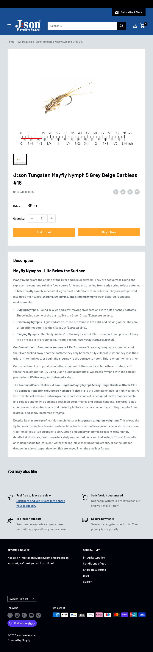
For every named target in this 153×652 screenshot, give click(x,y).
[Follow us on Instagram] (17, 615)
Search (87, 581)
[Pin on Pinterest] (123, 192)
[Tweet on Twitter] (130, 192)
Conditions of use (94, 563)
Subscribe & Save (131, 12)
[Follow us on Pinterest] (24, 615)
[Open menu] (9, 25)
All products (25, 41)
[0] (142, 25)
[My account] (135, 26)
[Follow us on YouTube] (31, 615)
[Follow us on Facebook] (10, 615)
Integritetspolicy (94, 557)
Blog (86, 575)
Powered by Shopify (19, 640)
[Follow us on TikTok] (38, 615)
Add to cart (44, 232)
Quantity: (19, 218)
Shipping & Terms (94, 569)
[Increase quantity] (51, 218)
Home (10, 41)
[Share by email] (137, 192)
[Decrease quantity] (32, 218)
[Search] (121, 26)
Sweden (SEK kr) (19, 598)
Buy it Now (109, 232)
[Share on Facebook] (115, 192)
